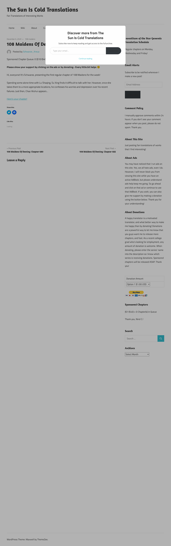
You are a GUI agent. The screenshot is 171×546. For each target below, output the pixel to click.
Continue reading (85, 58)
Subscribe (113, 50)
